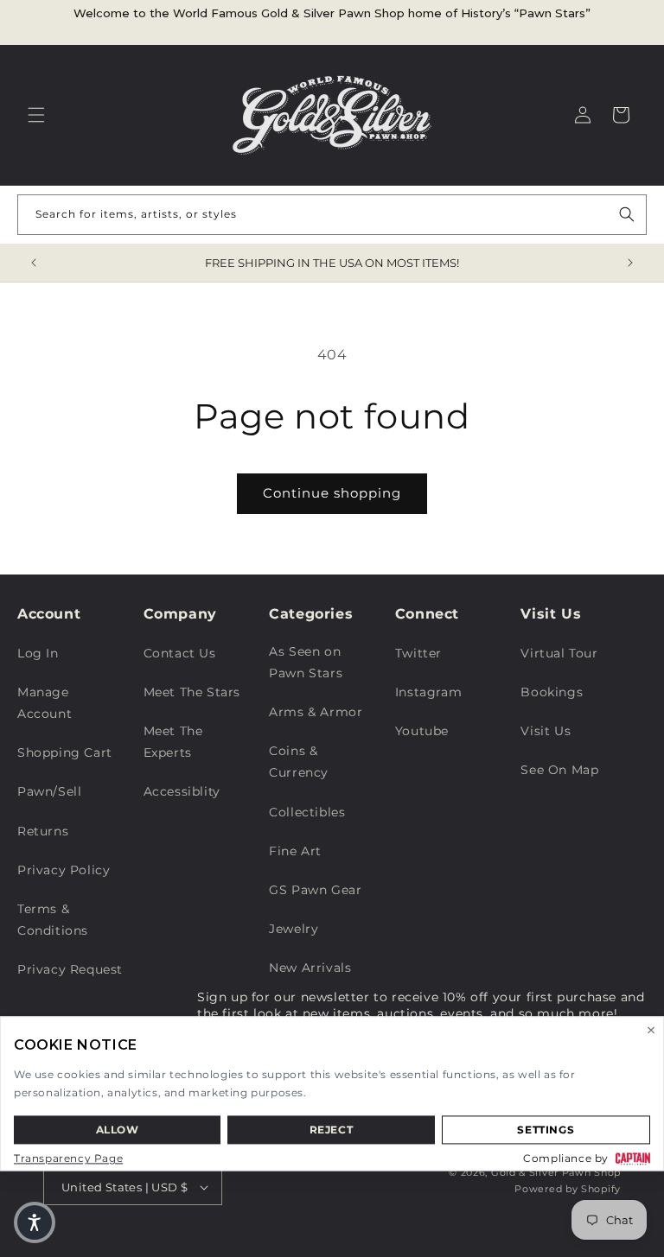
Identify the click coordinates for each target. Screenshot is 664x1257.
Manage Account (44, 702)
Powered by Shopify (567, 1189)
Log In (38, 653)
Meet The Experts (173, 741)
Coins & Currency (299, 761)
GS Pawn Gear (315, 890)
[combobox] (332, 214)
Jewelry (293, 928)
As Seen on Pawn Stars (305, 662)
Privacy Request (70, 969)
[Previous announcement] (34, 263)
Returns (42, 831)
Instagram (428, 692)
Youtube (422, 731)
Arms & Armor (315, 712)
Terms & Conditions (52, 919)
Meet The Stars (192, 692)
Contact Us (180, 653)
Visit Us (545, 731)
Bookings (551, 692)
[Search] (627, 214)
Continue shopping (332, 493)
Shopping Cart (64, 752)
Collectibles (307, 812)
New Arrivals (310, 967)
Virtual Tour (558, 653)
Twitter (418, 653)
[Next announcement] (630, 263)
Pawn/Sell (49, 791)
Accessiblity (182, 791)
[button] (36, 115)
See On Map (559, 770)
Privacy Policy (63, 870)
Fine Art (295, 851)
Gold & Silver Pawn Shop (556, 1172)
